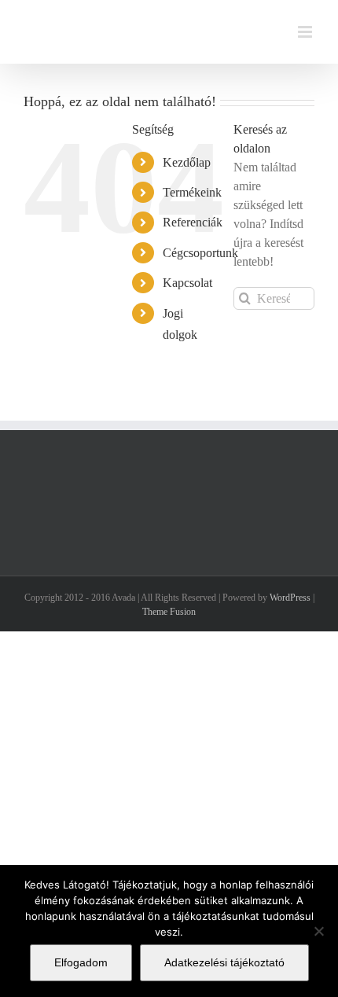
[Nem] (318, 931)
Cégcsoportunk (200, 252)
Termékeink (192, 192)
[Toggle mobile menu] (306, 32)
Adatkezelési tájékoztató (224, 962)
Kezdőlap (187, 162)
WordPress (290, 597)
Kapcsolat (187, 282)
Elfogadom (81, 962)
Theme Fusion (169, 611)
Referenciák (192, 222)
